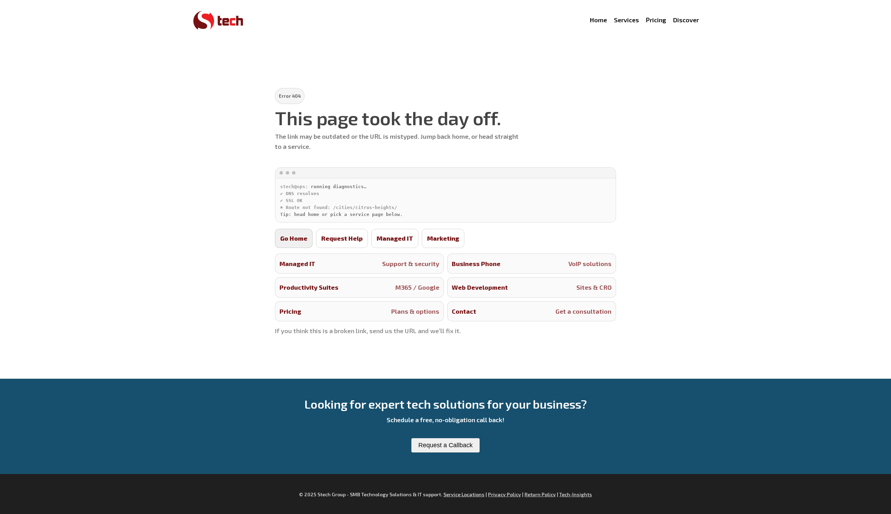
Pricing (359, 311)
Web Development (532, 287)
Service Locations (463, 494)
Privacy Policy (504, 494)
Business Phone (532, 263)
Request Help (342, 238)
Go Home (293, 238)
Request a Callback (445, 445)
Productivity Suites (359, 287)
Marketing (443, 238)
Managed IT (395, 238)
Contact (532, 311)
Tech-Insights (575, 494)
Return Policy (540, 494)
